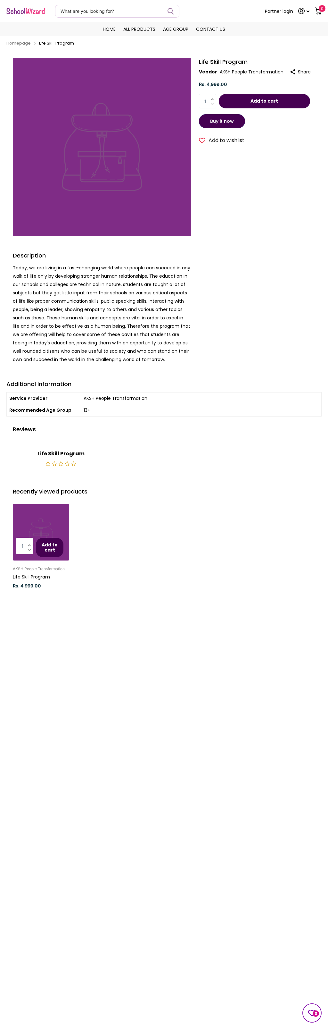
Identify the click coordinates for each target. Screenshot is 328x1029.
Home (109, 29)
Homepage (18, 43)
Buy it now (222, 121)
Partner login (279, 11)
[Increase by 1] (213, 95)
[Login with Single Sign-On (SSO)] (304, 11)
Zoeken (170, 11)
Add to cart (264, 101)
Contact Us (210, 29)
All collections (139, 29)
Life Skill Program (31, 577)
